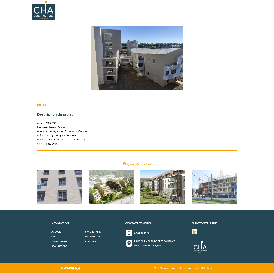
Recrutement (93, 236)
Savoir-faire (93, 231)
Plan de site (207, 268)
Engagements (59, 241)
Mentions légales (167, 268)
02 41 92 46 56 (141, 233)
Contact (90, 241)
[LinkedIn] (194, 231)
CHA (53, 236)
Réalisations (59, 246)
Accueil (56, 231)
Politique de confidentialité (189, 268)
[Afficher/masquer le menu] (240, 11)
